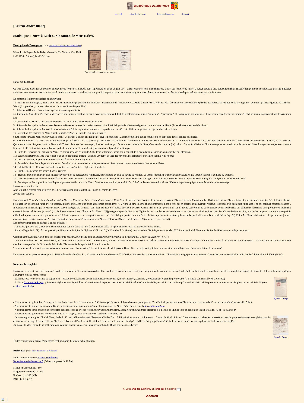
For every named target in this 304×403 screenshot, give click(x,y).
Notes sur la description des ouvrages (65, 45)
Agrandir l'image (281, 298)
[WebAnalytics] (4, 401)
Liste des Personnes (165, 14)
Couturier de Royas (33, 282)
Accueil (118, 14)
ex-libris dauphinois (23, 286)
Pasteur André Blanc (48, 357)
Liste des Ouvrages (138, 14)
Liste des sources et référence (44, 351)
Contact (185, 14)
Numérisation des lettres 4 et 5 (28, 361)
